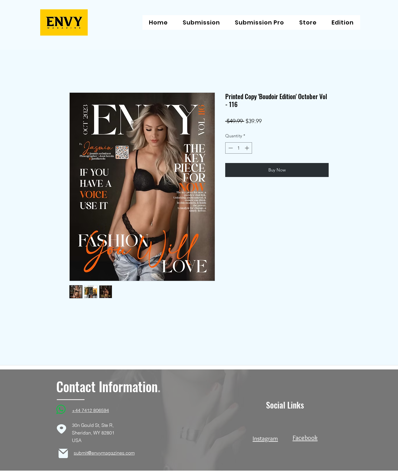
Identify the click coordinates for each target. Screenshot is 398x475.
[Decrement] (230, 148)
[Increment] (247, 148)
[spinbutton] (239, 148)
